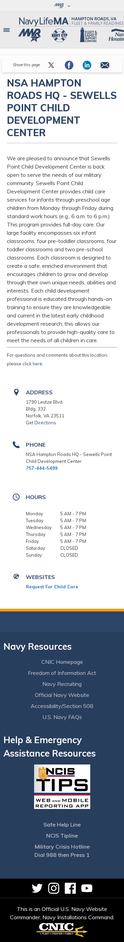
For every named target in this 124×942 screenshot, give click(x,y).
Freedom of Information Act (62, 672)
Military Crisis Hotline (62, 846)
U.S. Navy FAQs (62, 716)
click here (32, 363)
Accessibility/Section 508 (62, 705)
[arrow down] (62, 5)
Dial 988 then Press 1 (62, 854)
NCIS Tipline (62, 835)
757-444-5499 (42, 468)
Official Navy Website (62, 694)
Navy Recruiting (62, 683)
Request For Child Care (52, 586)
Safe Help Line (62, 824)
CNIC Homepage (62, 661)
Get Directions (41, 422)
